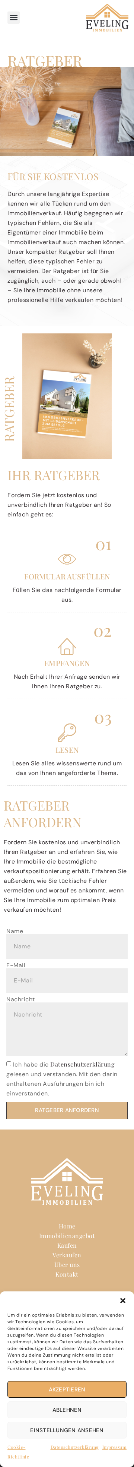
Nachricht (20, 999)
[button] (123, 1300)
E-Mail (15, 965)
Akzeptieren (67, 1389)
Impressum (114, 1447)
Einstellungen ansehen (66, 1430)
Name (14, 931)
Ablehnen (67, 1410)
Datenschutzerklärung (75, 1447)
